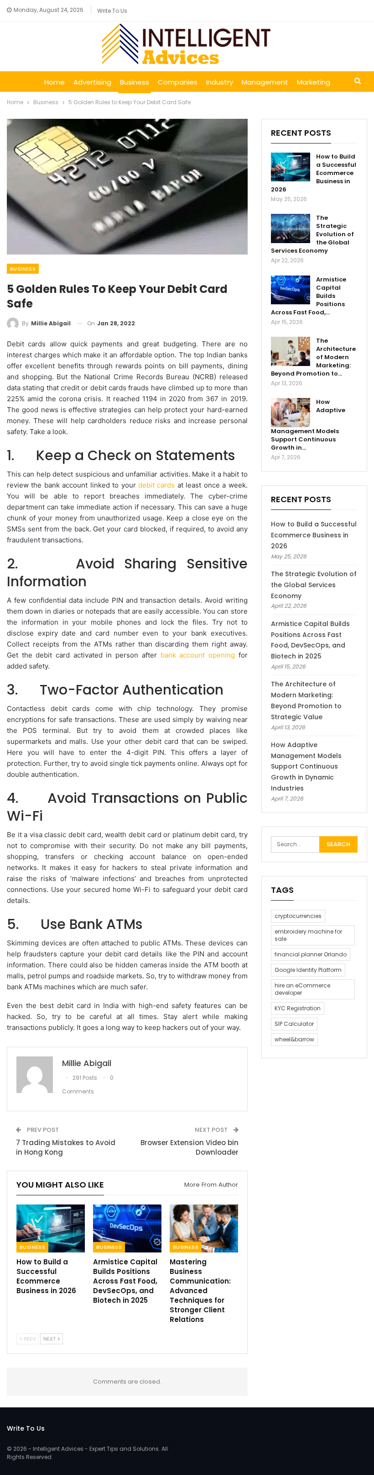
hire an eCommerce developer (302, 989)
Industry (219, 82)
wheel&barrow (294, 1039)
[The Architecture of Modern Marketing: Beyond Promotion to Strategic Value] (290, 351)
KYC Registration (298, 1008)
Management (265, 82)
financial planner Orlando (311, 954)
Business (134, 82)
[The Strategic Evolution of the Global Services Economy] (290, 228)
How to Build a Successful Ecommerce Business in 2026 (314, 535)
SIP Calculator (294, 1024)
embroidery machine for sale (308, 935)
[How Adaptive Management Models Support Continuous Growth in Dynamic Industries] (290, 412)
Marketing (313, 82)
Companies (177, 82)
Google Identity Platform (308, 970)
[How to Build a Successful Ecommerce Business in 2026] (50, 1228)
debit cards (156, 485)
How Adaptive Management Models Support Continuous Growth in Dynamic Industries (306, 766)
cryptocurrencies (298, 916)
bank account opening (198, 655)
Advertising (92, 82)
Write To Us (112, 11)
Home (54, 82)
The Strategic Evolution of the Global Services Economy (314, 584)
